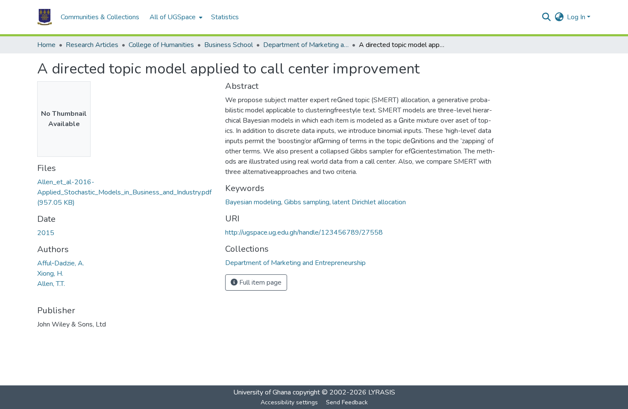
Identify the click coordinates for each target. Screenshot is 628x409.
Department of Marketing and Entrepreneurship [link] (306, 45)
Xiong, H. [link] (50, 273)
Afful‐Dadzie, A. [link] (60, 263)
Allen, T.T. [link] (51, 283)
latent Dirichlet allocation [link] (369, 202)
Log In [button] (577, 17)
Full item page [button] (260, 282)
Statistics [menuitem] (225, 17)
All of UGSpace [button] (173, 17)
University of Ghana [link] (262, 392)
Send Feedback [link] (347, 402)
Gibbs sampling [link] (306, 202)
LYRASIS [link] (381, 392)
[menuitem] (175, 17)
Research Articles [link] (92, 45)
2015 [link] (45, 233)
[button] (44, 17)
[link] (126, 192)
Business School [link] (228, 45)
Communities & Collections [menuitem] (100, 17)
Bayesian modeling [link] (253, 202)
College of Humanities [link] (161, 45)
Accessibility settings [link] (289, 402)
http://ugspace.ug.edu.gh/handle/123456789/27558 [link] (304, 232)
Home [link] (46, 45)
